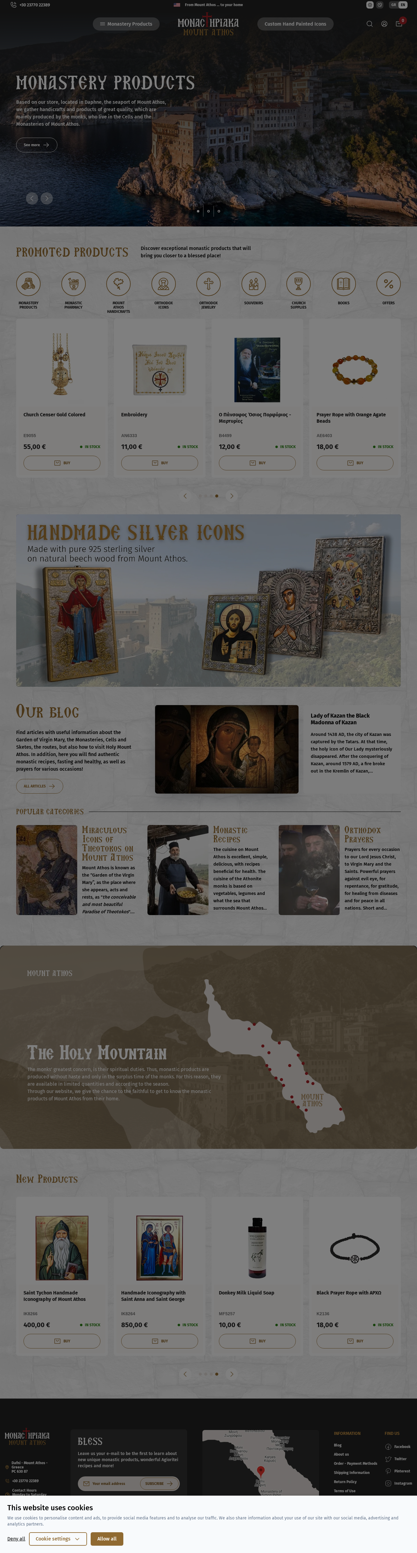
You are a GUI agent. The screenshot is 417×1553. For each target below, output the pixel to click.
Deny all (16, 1539)
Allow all (107, 1539)
